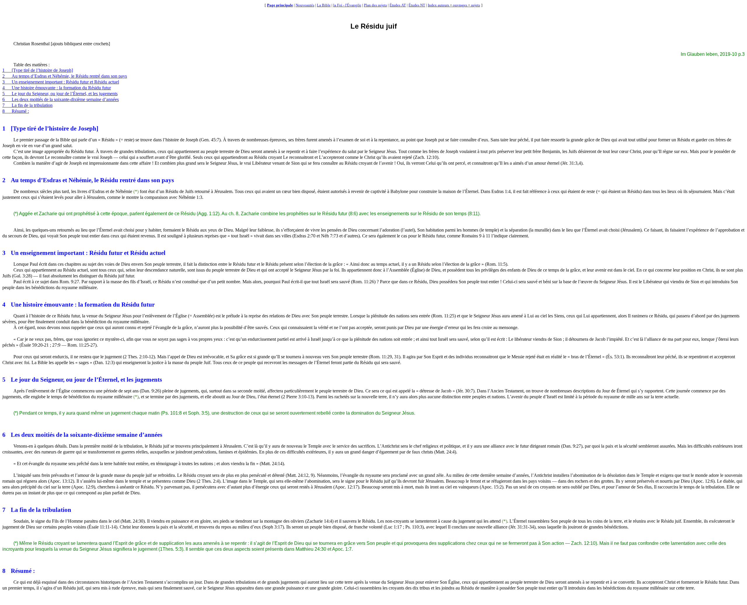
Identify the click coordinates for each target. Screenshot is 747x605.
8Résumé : (15, 111)
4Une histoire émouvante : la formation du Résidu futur (56, 87)
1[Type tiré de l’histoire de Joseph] (37, 70)
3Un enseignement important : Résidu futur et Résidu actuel (60, 81)
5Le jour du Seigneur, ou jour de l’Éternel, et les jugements (60, 93)
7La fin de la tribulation (27, 105)
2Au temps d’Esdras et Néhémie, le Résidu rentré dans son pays (64, 76)
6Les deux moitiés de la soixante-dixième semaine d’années (60, 99)
